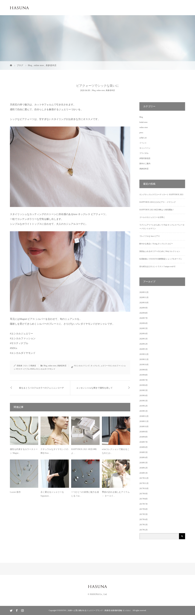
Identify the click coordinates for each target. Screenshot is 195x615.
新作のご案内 (144, 163)
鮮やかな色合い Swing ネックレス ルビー (156, 244)
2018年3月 (143, 463)
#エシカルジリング (82, 366)
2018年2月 (143, 468)
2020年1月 (143, 349)
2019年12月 (144, 354)
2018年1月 (143, 473)
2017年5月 (143, 514)
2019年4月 (143, 396)
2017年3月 (143, 525)
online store (100, 90)
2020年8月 (143, 313)
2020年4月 (143, 334)
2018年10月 (144, 426)
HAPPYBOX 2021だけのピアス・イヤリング (157, 202)
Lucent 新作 (15, 492)
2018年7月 (143, 442)
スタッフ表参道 (29, 366)
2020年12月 (144, 292)
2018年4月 (143, 457)
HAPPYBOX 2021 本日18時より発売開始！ (156, 210)
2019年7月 (143, 380)
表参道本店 (110, 90)
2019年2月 (143, 406)
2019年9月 (143, 370)
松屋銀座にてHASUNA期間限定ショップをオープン (160, 259)
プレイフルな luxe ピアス (149, 236)
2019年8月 (143, 375)
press (141, 133)
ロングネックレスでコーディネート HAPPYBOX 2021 (161, 194)
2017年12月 (144, 478)
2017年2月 (143, 530)
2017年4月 (143, 519)
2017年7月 (143, 504)
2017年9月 (143, 494)
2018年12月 (144, 416)
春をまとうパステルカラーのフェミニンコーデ (41, 388)
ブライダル (144, 153)
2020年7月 (143, 318)
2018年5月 (143, 452)
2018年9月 (143, 432)
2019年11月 (144, 359)
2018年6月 (143, 447)
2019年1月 (143, 411)
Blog (94, 90)
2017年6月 (143, 509)
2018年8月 (143, 437)
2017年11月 (144, 483)
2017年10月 (144, 488)
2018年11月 (144, 421)
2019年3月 (143, 401)
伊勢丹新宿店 (144, 158)
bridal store (143, 122)
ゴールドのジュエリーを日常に (152, 217)
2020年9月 (143, 308)
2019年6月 (143, 385)
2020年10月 (144, 303)
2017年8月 (143, 499)
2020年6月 (143, 323)
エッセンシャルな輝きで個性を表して (94, 388)
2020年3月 (143, 339)
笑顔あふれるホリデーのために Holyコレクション (159, 251)
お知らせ (143, 138)
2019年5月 (143, 390)
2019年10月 (144, 365)
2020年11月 (144, 297)
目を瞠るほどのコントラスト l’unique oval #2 (157, 266)
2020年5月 (143, 328)
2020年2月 (143, 344)
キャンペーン (144, 148)
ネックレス (95, 366)
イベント (143, 143)
